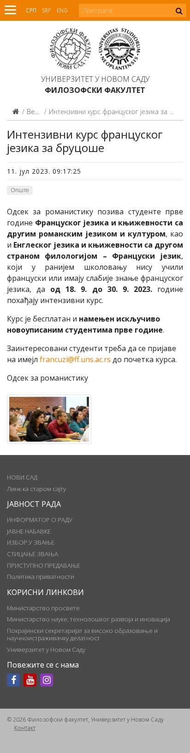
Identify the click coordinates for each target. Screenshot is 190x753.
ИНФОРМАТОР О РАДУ (39, 520)
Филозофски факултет (95, 90)
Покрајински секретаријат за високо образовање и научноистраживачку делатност (82, 634)
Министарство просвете (43, 608)
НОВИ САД (22, 477)
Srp (46, 10)
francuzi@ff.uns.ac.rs (75, 359)
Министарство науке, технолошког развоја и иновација (88, 619)
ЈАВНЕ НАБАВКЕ (29, 531)
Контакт (25, 728)
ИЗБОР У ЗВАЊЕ (30, 542)
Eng (62, 10)
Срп (31, 10)
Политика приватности (40, 576)
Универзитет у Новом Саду (95, 79)
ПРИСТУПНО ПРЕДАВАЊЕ (43, 565)
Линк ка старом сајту (36, 489)
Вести (36, 111)
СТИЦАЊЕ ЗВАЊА (32, 554)
